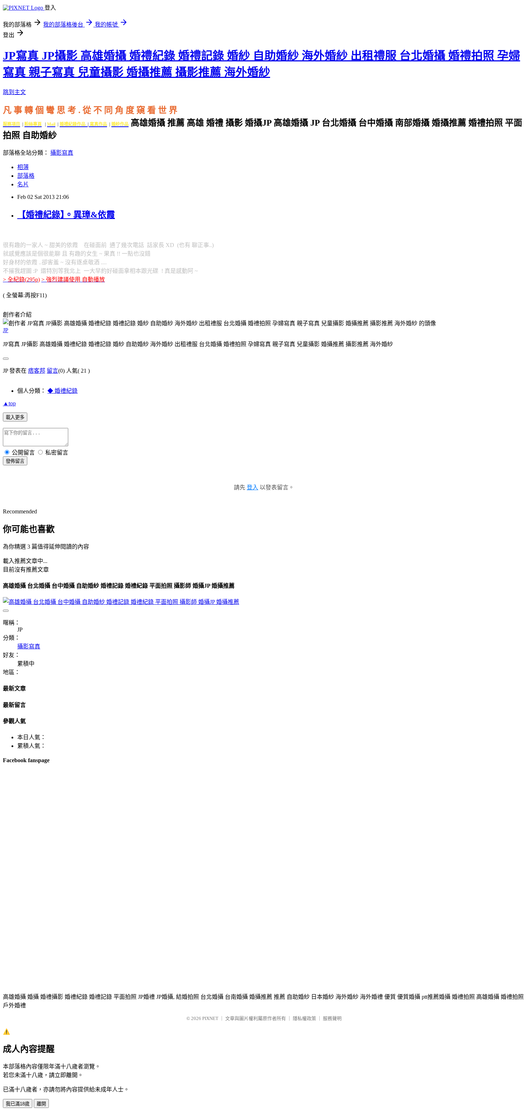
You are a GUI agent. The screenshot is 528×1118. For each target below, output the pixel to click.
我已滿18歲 (17, 1104)
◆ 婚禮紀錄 (62, 391)
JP (5, 330)
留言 (52, 371)
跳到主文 (14, 92)
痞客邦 (36, 371)
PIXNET (210, 1018)
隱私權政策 (304, 1018)
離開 (41, 1104)
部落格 (25, 176)
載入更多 (15, 417)
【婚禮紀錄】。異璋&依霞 (66, 214)
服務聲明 (332, 1018)
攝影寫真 (61, 153)
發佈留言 (15, 461)
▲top (9, 403)
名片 (23, 184)
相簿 (23, 167)
